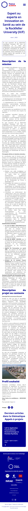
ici (14, 402)
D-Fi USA (14, 495)
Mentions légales (8, 504)
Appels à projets (14, 419)
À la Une (6, 440)
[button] (24, 5)
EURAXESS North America (14, 492)
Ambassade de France (14, 488)
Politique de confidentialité (18, 504)
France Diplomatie (14, 490)
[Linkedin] (15, 500)
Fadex (6, 442)
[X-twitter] (13, 500)
